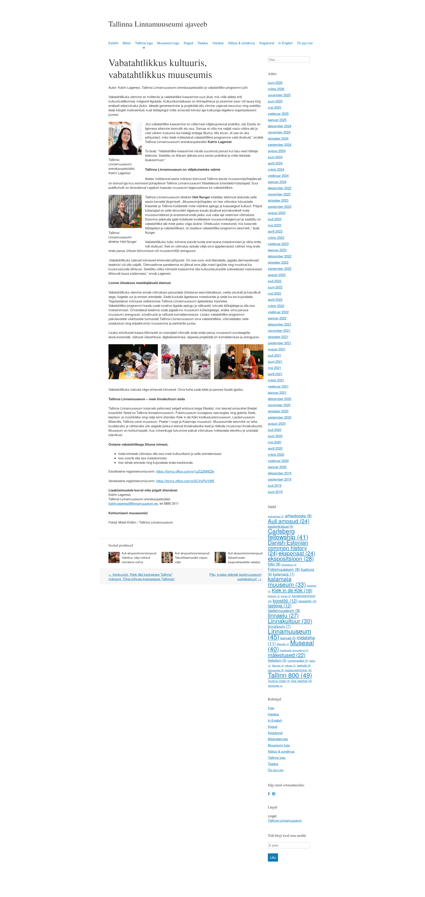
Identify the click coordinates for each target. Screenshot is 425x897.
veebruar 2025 (278, 113)
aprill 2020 (275, 448)
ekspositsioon (291, 558)
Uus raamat (301, 681)
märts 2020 (276, 454)
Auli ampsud (288, 521)
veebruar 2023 (278, 243)
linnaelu (283, 615)
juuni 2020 (275, 435)
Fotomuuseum (284, 569)
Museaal (291, 645)
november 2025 (279, 95)
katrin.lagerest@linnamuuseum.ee (133, 503)
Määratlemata (278, 739)
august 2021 (277, 349)
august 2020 (277, 423)
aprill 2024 (275, 163)
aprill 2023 (275, 231)
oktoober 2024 (278, 138)
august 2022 (277, 274)
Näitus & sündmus (241, 43)
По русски (305, 43)
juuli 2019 (274, 485)
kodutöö (274, 596)
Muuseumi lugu (168, 43)
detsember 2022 (279, 256)
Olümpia (278, 665)
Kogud (188, 43)
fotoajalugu (289, 564)
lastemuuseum (284, 610)
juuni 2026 (275, 82)
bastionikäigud (280, 526)
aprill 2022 (275, 299)
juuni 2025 (275, 101)
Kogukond (266, 43)
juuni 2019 (275, 491)
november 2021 (279, 330)
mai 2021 (274, 367)
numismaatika (297, 661)
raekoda (304, 665)
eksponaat (296, 553)
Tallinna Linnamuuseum (285, 820)
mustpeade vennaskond (294, 650)
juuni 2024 (275, 157)
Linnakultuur (290, 621)
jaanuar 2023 (277, 249)
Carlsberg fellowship (288, 533)
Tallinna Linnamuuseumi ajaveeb (157, 23)
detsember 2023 (279, 188)
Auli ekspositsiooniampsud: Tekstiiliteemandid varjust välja (192, 557)
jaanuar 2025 (277, 119)
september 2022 (279, 268)
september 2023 (279, 206)
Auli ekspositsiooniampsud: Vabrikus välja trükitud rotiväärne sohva (139, 557)
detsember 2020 (279, 398)
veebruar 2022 (278, 311)
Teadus (202, 43)
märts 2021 (276, 380)
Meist (127, 43)
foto (274, 564)
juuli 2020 (274, 429)
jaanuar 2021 (277, 392)
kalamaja (284, 574)
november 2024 (279, 132)
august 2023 (277, 212)
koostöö (285, 600)
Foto (271, 708)
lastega (280, 605)
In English (285, 43)
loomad (288, 637)
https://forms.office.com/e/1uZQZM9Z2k (185, 471)
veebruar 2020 (278, 460)
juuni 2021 (275, 361)
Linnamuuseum (289, 633)
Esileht (113, 43)
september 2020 (279, 417)
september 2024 (279, 144)
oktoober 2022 (278, 262)
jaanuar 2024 (277, 181)
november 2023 (279, 194)
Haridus (218, 43)
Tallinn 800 (290, 674)
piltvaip (290, 665)
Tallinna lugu (144, 43)
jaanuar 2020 (277, 466)
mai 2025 (274, 107)
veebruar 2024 (278, 175)
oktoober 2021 (278, 336)
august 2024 (277, 150)
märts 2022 (276, 305)
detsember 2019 (279, 473)
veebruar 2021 (278, 386)
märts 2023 (276, 237)
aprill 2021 (275, 373)
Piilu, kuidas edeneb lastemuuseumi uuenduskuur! (235, 576)
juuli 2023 (274, 219)
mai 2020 (274, 442)
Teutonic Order (279, 681)
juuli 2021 (274, 355)
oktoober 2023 (278, 200)
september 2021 (279, 342)
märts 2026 (276, 88)
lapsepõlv (307, 601)
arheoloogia (298, 515)
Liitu (273, 857)
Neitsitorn (277, 660)
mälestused (286, 655)
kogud (286, 596)
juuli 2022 (274, 280)
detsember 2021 (279, 324)
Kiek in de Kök (292, 590)
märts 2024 (276, 169)
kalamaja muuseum (287, 581)
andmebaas (276, 516)
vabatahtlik (275, 685)
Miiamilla (283, 644)
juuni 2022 (275, 287)
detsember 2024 (279, 126)
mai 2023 (274, 225)
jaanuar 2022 (277, 318)
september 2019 (279, 479)
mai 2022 (274, 293)
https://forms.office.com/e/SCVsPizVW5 (185, 480)
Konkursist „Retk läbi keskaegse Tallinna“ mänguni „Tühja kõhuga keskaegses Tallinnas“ (141, 576)
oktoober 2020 (278, 411)
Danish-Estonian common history (288, 547)
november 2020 (279, 404)
